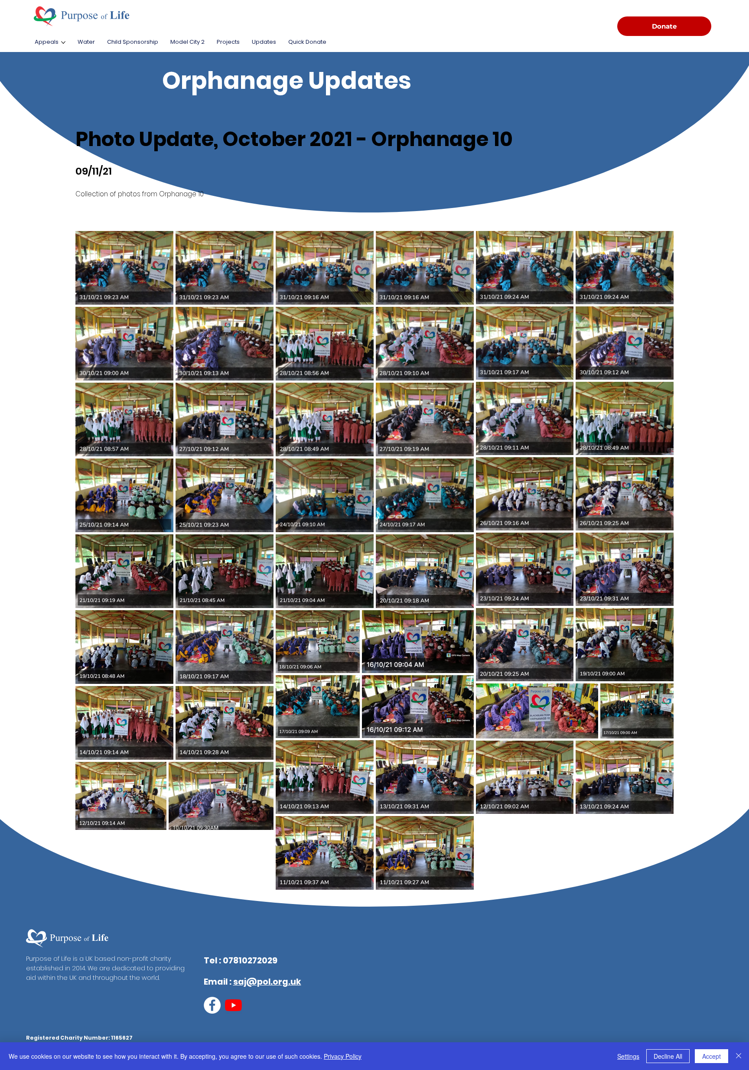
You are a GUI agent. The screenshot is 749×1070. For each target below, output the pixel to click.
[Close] (738, 1056)
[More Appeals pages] (63, 42)
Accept (711, 1056)
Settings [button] (628, 1056)
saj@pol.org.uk (267, 982)
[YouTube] (233, 1005)
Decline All (668, 1056)
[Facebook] (212, 1005)
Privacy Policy (342, 1056)
